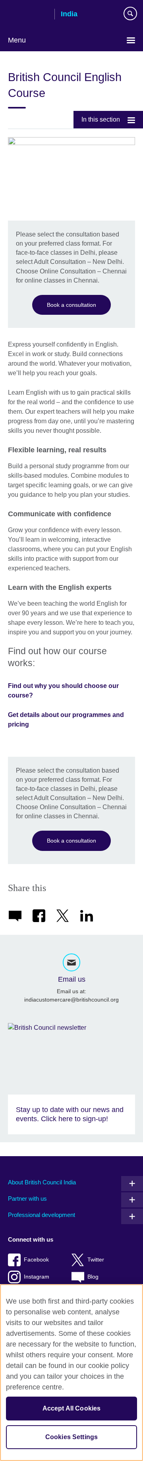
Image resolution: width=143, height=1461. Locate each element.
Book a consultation (71, 305)
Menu (17, 40)
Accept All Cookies (72, 1408)
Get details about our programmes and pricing (66, 719)
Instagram (36, 1277)
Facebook (36, 1260)
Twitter (95, 1260)
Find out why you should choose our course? (63, 690)
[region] (71, 1372)
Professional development (41, 1214)
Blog (93, 1277)
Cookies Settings (71, 1437)
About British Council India (42, 1182)
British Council (28, 15)
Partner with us (27, 1198)
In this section (100, 119)
